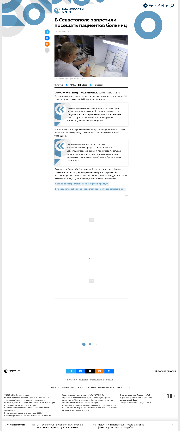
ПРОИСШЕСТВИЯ (97, 380)
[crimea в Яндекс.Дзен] (90, 371)
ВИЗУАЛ (109, 380)
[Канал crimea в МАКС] (109, 371)
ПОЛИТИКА (72, 380)
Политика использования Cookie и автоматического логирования (27, 409)
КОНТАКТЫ (90, 387)
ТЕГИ (128, 387)
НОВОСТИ (54, 387)
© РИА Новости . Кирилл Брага (63, 79)
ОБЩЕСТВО (83, 380)
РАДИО (80, 387)
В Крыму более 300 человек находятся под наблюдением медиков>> (90, 189)
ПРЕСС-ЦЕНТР (68, 387)
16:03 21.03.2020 (60, 31)
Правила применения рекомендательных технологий (27, 415)
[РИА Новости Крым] (69, 10)
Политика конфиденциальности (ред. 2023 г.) (23, 413)
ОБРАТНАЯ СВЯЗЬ (106, 387)
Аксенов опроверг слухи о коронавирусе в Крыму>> (81, 184)
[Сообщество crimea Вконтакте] (80, 371)
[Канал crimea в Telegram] (71, 371)
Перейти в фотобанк (80, 79)
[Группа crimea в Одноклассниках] (99, 371)
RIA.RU (120, 387)
